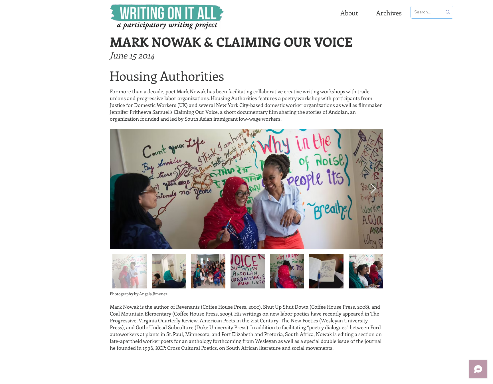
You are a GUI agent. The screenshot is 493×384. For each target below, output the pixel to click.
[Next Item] (373, 189)
